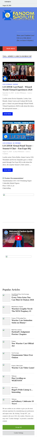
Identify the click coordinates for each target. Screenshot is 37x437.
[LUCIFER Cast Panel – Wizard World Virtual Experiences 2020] (18, 72)
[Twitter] (26, 5)
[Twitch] (31, 5)
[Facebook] (24, 5)
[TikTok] (34, 5)
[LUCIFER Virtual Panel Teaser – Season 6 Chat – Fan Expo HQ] (18, 131)
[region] (18, 420)
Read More (7, 113)
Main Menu (10, 48)
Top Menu (8, 1)
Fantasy (15, 84)
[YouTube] (21, 5)
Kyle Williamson (21, 93)
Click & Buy (7, 188)
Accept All (18, 427)
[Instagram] (29, 5)
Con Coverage (7, 84)
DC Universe (17, 143)
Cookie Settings (18, 433)
